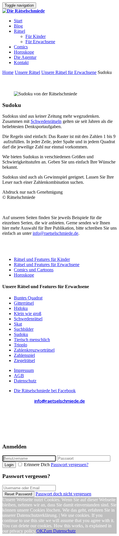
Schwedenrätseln (46, 121)
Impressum (24, 370)
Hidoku (21, 308)
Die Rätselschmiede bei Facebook (45, 390)
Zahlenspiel (24, 355)
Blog (18, 25)
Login (9, 465)
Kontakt (21, 62)
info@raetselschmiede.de (55, 233)
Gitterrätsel (24, 303)
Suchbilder (24, 329)
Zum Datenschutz (59, 530)
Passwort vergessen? (69, 464)
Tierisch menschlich (32, 339)
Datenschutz (25, 380)
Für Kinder (35, 36)
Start (18, 20)
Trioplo (20, 344)
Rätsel (19, 31)
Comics (21, 46)
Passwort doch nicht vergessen (63, 493)
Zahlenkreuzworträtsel (34, 350)
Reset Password (18, 494)
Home (8, 72)
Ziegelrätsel (24, 360)
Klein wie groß (27, 313)
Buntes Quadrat (28, 297)
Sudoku (21, 334)
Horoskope (24, 52)
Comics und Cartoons (33, 269)
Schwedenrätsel (28, 318)
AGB (19, 375)
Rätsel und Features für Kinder (42, 259)
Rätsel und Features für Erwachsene (46, 264)
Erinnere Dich (37, 464)
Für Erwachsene (40, 41)
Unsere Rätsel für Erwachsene (68, 72)
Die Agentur (25, 57)
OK (39, 530)
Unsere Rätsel (27, 72)
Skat (18, 323)
